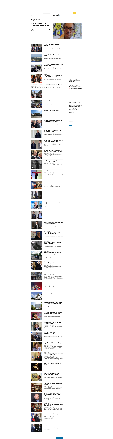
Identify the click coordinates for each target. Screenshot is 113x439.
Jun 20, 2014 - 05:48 (51, 67)
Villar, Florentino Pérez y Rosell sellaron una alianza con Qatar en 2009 (53, 76)
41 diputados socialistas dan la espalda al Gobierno (53, 384)
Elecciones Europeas (46, 261)
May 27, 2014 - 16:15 (51, 183)
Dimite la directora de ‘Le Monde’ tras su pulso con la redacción (53, 323)
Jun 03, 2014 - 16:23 (51, 143)
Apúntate (70, 125)
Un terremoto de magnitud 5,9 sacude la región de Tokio (74, 83)
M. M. (44, 386)
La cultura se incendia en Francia (51, 110)
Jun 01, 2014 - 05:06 (51, 163)
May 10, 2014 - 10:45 (51, 335)
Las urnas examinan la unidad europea (52, 252)
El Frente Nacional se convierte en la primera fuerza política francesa (52, 233)
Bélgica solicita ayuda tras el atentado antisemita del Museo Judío (52, 243)
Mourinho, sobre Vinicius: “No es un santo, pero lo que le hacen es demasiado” (75, 86)
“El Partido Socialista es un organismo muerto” (52, 395)
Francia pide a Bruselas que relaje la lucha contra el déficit (53, 65)
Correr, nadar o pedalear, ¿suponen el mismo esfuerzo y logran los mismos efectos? (75, 106)
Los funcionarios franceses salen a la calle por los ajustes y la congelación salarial (53, 303)
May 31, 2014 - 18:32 (51, 172)
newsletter (71, 121)
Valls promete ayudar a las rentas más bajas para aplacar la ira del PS (52, 425)
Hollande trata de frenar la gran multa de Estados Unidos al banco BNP (53, 131)
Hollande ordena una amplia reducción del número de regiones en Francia (53, 141)
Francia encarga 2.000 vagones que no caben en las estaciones (52, 272)
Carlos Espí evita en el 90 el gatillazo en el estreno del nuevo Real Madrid (75, 89)
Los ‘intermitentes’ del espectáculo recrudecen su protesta (52, 91)
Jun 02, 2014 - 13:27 (51, 153)
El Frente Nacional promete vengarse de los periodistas (53, 181)
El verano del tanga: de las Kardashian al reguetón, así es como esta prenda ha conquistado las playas (74, 103)
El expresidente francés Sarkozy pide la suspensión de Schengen (52, 263)
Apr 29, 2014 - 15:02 (51, 397)
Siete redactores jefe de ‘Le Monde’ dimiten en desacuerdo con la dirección (52, 343)
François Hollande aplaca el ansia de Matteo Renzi (52, 45)
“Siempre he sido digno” (49, 333)
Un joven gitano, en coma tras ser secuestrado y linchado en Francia (46, 84)
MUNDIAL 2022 (45, 74)
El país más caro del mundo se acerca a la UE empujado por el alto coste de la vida (75, 100)
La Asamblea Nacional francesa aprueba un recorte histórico (53, 405)
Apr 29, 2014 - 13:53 (51, 407)
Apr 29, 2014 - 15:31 (49, 386)
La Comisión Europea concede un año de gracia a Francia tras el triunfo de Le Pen (53, 151)
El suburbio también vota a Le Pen (51, 170)
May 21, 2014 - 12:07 (51, 274)
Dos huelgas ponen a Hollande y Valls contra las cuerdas (52, 101)
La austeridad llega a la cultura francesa (53, 293)
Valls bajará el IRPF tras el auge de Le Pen (53, 212)
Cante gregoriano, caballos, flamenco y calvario (52, 364)
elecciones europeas (46, 221)
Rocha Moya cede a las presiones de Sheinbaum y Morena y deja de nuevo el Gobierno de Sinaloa (75, 80)
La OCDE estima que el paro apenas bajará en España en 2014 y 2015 (53, 354)
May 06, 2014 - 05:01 (51, 356)
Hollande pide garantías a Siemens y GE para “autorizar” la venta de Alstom (52, 414)
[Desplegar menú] (31, 15)
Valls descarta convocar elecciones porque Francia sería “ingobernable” (53, 223)
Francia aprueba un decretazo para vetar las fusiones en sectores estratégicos (53, 313)
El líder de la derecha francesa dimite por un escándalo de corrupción (53, 192)
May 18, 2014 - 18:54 (51, 284)
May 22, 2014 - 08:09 (51, 265)
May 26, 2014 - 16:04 (51, 204)
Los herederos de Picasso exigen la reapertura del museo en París (51, 374)
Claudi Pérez (45, 254)
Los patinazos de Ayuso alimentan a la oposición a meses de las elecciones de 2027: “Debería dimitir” (75, 112)
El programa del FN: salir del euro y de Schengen (52, 203)
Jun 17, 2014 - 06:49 (38, 86)
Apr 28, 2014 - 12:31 (51, 426)
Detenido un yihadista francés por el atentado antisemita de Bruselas (52, 161)
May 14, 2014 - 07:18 (51, 325)
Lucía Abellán (49, 254)
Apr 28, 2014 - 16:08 (51, 416)
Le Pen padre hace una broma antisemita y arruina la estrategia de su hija (53, 121)
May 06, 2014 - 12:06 (51, 345)
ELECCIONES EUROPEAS (46, 251)
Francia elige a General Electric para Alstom (52, 55)
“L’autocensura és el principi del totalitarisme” (40, 24)
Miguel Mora (35, 20)
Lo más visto (71, 98)
